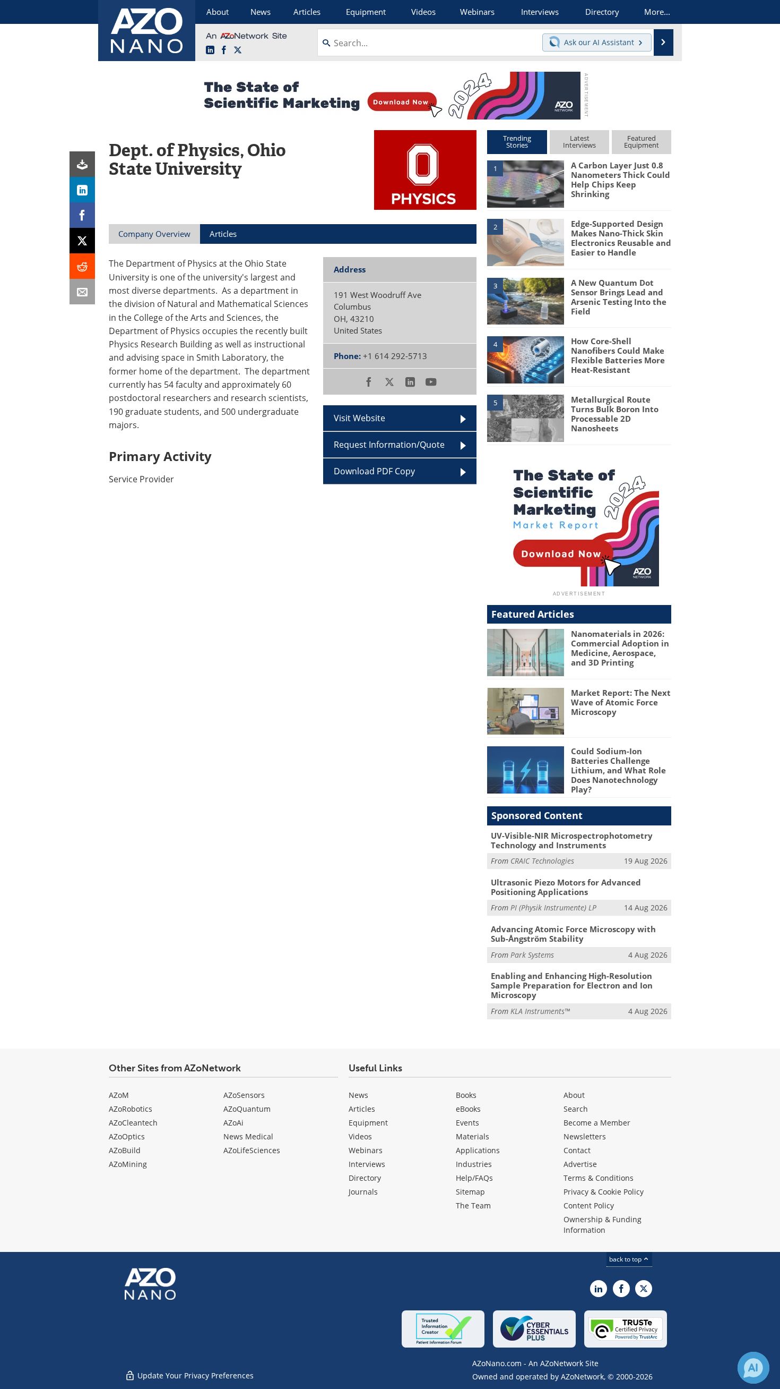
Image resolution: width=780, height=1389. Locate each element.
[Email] (82, 291)
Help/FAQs (474, 1178)
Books (466, 1095)
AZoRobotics (130, 1109)
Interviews (367, 1164)
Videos (360, 1136)
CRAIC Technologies (542, 861)
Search (576, 1109)
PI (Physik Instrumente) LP (553, 907)
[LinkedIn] (82, 189)
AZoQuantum (247, 1109)
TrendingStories (517, 141)
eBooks (468, 1109)
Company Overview (154, 233)
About (574, 1095)
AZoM (119, 1095)
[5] (525, 417)
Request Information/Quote (389, 444)
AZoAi (233, 1123)
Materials (472, 1136)
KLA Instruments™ (540, 1011)
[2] (525, 241)
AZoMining (128, 1164)
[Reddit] (82, 266)
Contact (577, 1150)
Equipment (368, 1123)
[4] (525, 359)
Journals (363, 1192)
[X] (82, 240)
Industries (474, 1164)
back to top (626, 1259)
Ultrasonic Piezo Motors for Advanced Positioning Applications (566, 887)
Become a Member (597, 1123)
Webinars (366, 1150)
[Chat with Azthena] (753, 1368)
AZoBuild (125, 1150)
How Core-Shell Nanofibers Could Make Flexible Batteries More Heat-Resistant (618, 355)
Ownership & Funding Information (603, 1224)
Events (467, 1123)
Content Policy (589, 1205)
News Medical (248, 1136)
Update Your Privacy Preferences (194, 1375)
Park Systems (532, 955)
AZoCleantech (133, 1123)
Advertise (580, 1164)
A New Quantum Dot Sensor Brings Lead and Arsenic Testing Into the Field (618, 297)
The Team (473, 1205)
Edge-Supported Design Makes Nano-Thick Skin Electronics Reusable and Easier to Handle (621, 238)
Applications (478, 1150)
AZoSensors (244, 1095)
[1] (525, 183)
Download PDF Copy (374, 471)
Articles (362, 1109)
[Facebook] (82, 215)
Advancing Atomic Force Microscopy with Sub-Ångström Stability (573, 934)
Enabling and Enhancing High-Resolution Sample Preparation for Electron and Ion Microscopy (572, 985)
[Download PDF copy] (82, 164)
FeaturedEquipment (641, 141)
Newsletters (585, 1136)
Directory (365, 1178)
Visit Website (359, 418)
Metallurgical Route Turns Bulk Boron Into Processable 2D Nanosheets (614, 413)
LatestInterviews (579, 141)
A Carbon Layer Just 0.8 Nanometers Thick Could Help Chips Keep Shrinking (620, 179)
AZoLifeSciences (251, 1150)
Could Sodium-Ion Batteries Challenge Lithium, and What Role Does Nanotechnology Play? (618, 770)
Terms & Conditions (599, 1178)
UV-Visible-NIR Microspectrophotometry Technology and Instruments (572, 840)
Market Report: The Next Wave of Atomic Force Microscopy (621, 702)
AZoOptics (127, 1136)
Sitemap (470, 1192)
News (358, 1095)
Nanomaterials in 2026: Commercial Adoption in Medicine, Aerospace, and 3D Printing (620, 648)
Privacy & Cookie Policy (604, 1192)
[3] (525, 300)
